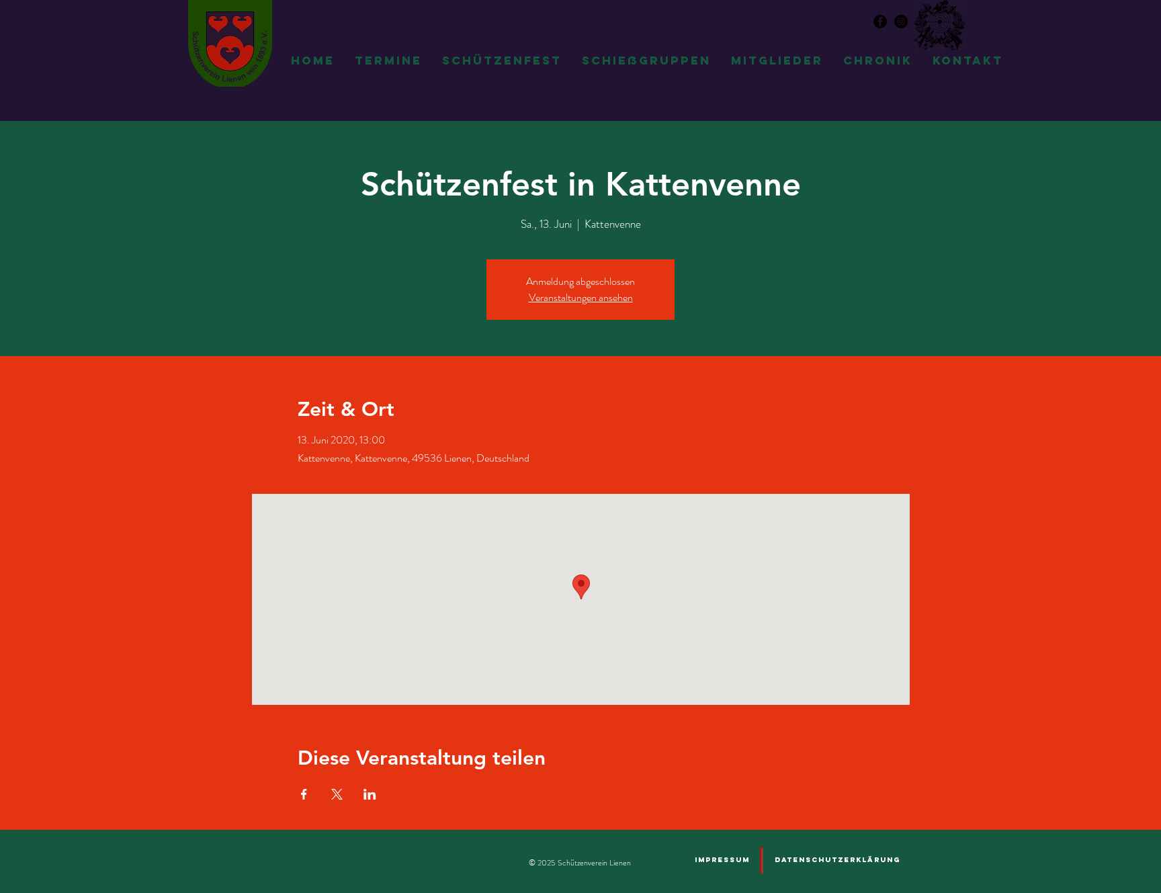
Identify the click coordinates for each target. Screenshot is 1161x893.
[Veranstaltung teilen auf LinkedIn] (369, 794)
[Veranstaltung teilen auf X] (337, 794)
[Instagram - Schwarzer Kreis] (901, 21)
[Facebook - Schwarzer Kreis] (880, 21)
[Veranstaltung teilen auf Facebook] (304, 794)
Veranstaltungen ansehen (581, 297)
